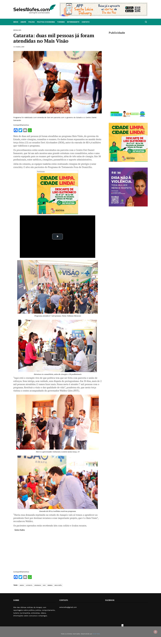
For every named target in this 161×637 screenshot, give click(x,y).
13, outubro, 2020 (18, 47)
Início (15, 22)
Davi (44, 585)
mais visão (58, 585)
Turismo (61, 22)
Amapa (22, 585)
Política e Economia (46, 22)
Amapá (23, 22)
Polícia (31, 22)
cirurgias (37, 585)
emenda (50, 585)
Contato (85, 22)
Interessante (73, 22)
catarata (29, 585)
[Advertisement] (57, 552)
